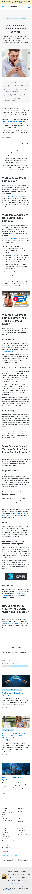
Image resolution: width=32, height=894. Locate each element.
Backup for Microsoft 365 (8, 840)
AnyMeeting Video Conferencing (6, 817)
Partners (20, 811)
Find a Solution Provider (23, 834)
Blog (18, 824)
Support (19, 818)
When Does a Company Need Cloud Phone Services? (16, 86)
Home (10, 12)
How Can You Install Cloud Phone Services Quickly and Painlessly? (15, 99)
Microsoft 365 (5, 832)
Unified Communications (22, 666)
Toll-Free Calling (6, 814)
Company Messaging (7, 812)
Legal (3, 889)
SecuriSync (5, 838)
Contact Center (6, 689)
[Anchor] (18, 180)
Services (13, 666)
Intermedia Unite (6, 810)
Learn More (21, 2)
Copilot (4, 834)
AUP (6, 889)
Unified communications (9, 238)
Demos (19, 826)
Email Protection (6, 847)
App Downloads (21, 828)
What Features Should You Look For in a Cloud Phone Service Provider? (15, 95)
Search (20, 12)
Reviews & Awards (21, 830)
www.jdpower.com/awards (13, 883)
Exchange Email (6, 836)
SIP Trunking (5, 828)
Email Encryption (6, 845)
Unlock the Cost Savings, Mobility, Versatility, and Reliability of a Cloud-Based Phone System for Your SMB (15, 736)
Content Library (21, 832)
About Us (19, 815)
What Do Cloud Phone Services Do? (14, 82)
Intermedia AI (5, 830)
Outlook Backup (6, 843)
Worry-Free (20, 808)
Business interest (6, 666)
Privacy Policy (10, 889)
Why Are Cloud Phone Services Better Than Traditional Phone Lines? (16, 90)
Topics (15, 12)
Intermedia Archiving (7, 826)
